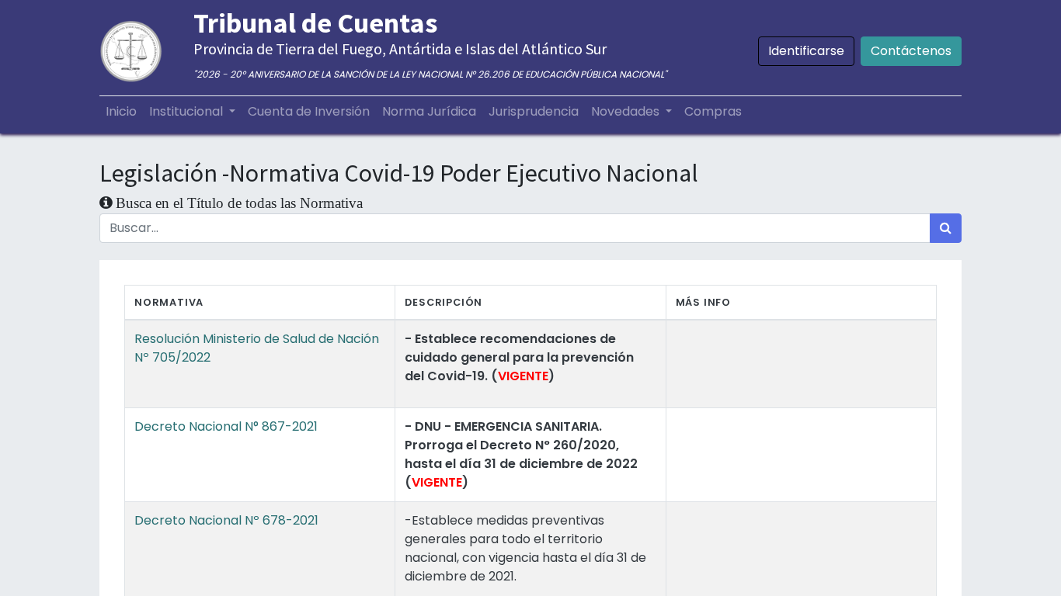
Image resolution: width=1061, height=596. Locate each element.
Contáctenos (911, 51)
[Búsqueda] (946, 228)
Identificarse (806, 51)
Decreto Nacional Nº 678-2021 (226, 520)
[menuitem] (121, 111)
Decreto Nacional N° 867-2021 (226, 426)
